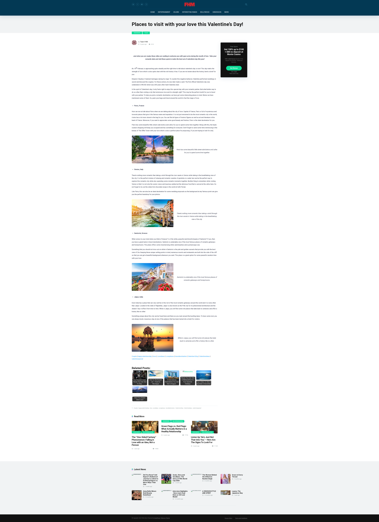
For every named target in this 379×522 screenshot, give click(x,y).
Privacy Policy (228, 518)
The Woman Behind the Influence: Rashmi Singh (209, 477)
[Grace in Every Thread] (225, 483)
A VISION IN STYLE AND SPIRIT (209, 492)
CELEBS (176, 12)
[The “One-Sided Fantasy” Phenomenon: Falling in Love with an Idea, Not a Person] (145, 427)
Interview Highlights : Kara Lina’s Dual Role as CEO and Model (180, 494)
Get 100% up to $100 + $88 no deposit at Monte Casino (234, 52)
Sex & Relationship (148, 432)
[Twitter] (137, 4)
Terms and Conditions (241, 518)
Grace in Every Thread (237, 476)
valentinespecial (137, 359)
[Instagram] (146, 4)
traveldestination (181, 356)
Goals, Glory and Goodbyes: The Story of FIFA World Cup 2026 (180, 478)
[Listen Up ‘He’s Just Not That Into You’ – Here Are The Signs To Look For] (204, 427)
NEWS (226, 12)
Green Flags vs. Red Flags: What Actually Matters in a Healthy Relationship (174, 429)
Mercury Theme (165, 518)
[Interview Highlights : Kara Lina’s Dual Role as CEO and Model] (167, 490)
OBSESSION (217, 12)
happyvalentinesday (145, 356)
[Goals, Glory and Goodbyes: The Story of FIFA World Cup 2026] (166, 483)
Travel (146, 33)
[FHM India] (189, 4)
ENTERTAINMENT (164, 12)
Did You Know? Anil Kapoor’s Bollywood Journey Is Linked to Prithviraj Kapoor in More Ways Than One (150, 479)
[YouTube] (141, 4)
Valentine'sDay (193, 356)
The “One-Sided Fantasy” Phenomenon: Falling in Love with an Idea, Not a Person (144, 441)
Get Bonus (234, 68)
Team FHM (144, 42)
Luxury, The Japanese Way (237, 492)
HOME (152, 12)
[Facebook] (133, 4)
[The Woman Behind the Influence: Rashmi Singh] (196, 474)
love (154, 356)
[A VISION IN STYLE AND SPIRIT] (196, 490)
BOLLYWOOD (204, 12)
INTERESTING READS (189, 12)
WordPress (157, 518)
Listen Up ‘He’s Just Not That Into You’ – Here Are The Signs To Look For (203, 440)
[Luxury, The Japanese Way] (225, 494)
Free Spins (234, 47)
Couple (134, 356)
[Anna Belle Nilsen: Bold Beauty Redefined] (137, 499)
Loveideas (160, 356)
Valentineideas (204, 356)
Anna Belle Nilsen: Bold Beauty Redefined (149, 493)
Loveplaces (170, 356)
